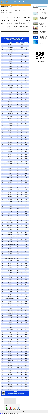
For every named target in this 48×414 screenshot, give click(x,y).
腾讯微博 (18, 409)
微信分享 (6, 409)
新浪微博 (10, 409)
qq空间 (14, 409)
